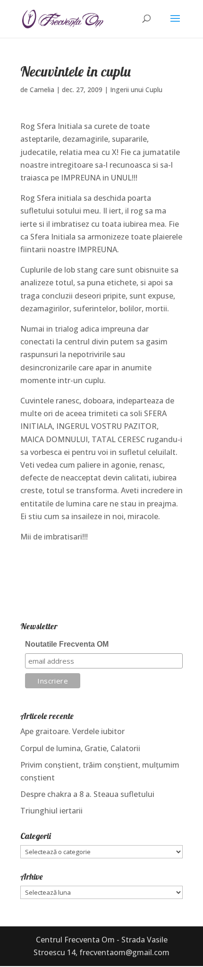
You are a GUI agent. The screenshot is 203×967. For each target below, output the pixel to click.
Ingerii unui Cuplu (136, 89)
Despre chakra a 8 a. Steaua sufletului (87, 794)
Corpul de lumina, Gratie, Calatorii (80, 748)
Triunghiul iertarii (51, 810)
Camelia (42, 89)
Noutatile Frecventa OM (67, 644)
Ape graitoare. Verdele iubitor (72, 731)
